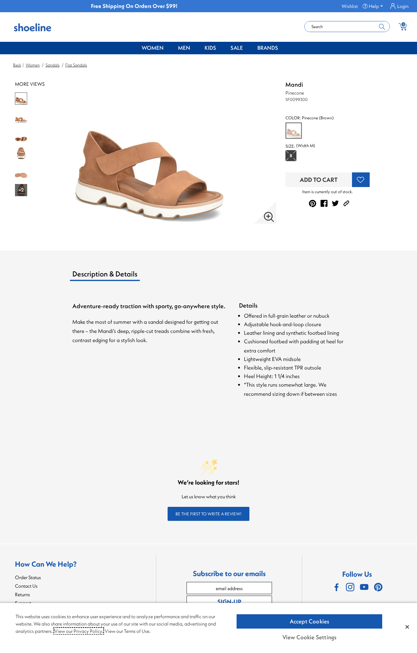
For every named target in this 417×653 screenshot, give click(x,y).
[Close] (407, 626)
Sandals (52, 65)
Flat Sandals (76, 65)
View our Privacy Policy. (78, 631)
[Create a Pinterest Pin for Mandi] (312, 203)
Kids (210, 47)
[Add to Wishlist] (361, 179)
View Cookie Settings (309, 637)
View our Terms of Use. (127, 631)
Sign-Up (229, 601)
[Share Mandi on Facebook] (324, 203)
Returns (22, 594)
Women (153, 47)
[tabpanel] (209, 356)
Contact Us (26, 586)
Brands (267, 47)
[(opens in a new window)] (336, 587)
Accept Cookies (309, 621)
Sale (236, 47)
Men (184, 47)
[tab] (120, 276)
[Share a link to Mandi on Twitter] (335, 203)
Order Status (28, 577)
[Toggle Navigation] (168, 48)
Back (17, 65)
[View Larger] (269, 217)
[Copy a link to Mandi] (346, 203)
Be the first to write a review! (208, 514)
